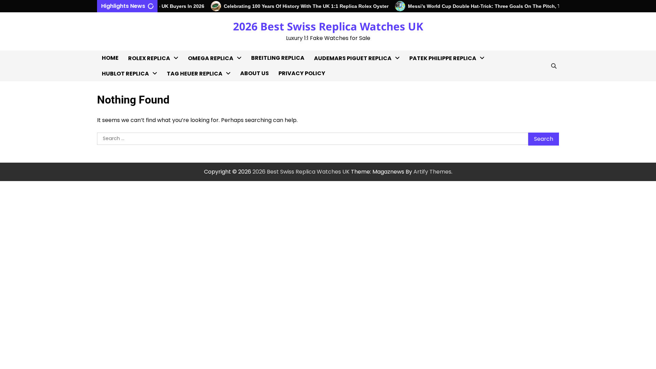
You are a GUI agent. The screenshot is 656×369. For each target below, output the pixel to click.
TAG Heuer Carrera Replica (193, 115)
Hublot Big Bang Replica (134, 88)
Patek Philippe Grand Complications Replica (440, 166)
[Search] (554, 66)
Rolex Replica (149, 58)
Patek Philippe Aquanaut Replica (443, 77)
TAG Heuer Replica (194, 74)
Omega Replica (210, 58)
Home (110, 58)
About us (254, 73)
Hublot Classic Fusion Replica (130, 106)
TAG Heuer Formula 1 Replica (195, 137)
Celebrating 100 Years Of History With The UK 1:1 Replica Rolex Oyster (301, 6)
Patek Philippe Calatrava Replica (434, 99)
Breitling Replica (277, 58)
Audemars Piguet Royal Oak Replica (346, 77)
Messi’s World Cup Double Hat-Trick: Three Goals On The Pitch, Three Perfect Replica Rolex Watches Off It (527, 6)
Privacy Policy (301, 73)
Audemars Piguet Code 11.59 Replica (345, 144)
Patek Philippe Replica (442, 58)
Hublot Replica (125, 74)
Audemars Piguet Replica (353, 58)
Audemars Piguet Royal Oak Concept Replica (346, 121)
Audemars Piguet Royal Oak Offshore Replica (346, 99)
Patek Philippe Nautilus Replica (440, 188)
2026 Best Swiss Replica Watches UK (328, 26)
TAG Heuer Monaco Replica (193, 159)
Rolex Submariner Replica (152, 177)
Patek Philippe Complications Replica (440, 121)
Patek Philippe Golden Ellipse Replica (439, 144)
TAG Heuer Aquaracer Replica (197, 92)
